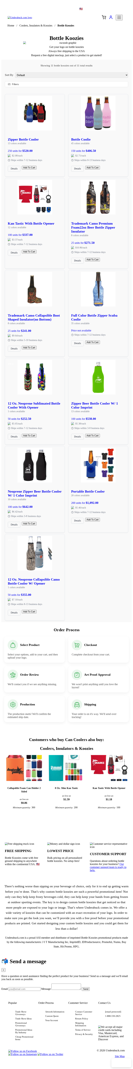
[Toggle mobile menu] (119, 17)
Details (14, 168)
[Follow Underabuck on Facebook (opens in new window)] (22, 1051)
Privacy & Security (84, 1034)
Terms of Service (83, 1030)
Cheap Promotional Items (24, 1038)
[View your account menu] (111, 18)
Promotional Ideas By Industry (23, 1031)
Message (46, 988)
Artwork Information (54, 1012)
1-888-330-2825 (113, 1016)
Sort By (9, 74)
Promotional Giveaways (21, 1024)
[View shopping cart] (104, 17)
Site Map (120, 1056)
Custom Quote (52, 1016)
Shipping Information (80, 1024)
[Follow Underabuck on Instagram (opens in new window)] (22, 1054)
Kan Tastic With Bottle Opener (109, 788)
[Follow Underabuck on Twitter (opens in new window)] (50, 1054)
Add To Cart (29, 167)
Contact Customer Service (83, 1013)
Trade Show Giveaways (20, 1013)
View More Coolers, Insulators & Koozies (66, 822)
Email (4, 988)
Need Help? (121, 1062)
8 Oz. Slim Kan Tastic (66, 788)
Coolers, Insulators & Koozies (35, 25)
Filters (15, 84)
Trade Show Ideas (23, 1018)
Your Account (51, 1020)
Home (10, 25)
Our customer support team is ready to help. (108, 867)
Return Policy (81, 1018)
